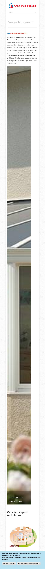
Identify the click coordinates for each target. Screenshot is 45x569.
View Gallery (15, 502)
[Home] (22, 6)
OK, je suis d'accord (9, 563)
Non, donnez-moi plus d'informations (29, 563)
